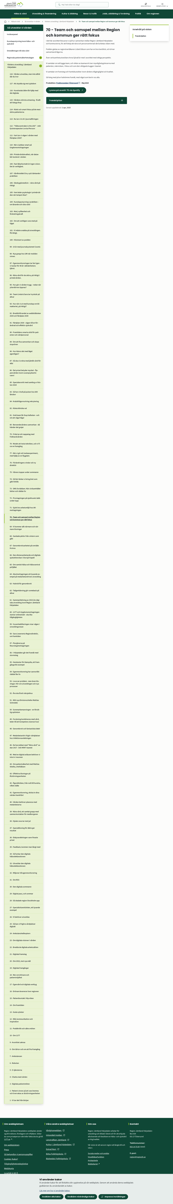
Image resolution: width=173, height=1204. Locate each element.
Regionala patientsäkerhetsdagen (20, 57)
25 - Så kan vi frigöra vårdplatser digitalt (22, 925)
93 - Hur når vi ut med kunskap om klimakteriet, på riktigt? (25, 305)
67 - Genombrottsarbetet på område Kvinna (24, 547)
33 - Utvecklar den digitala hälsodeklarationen (20, 864)
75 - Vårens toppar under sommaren (24, 472)
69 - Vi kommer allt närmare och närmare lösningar (24, 528)
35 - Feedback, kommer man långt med (25, 847)
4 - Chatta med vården (18, 1077)
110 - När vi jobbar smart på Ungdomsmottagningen (21, 146)
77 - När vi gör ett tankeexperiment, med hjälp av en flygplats (24, 454)
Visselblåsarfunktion (96, 1157)
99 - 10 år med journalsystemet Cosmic (25, 247)
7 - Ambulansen (16, 1056)
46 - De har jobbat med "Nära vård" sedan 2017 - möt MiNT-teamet (25, 746)
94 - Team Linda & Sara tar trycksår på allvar (25, 295)
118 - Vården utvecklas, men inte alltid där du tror (25, 75)
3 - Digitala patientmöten (20, 1084)
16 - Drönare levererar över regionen (24, 991)
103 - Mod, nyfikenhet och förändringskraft (20, 212)
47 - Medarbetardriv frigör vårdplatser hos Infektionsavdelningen (25, 736)
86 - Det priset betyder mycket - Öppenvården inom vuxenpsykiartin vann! (24, 373)
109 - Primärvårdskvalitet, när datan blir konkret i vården (24, 155)
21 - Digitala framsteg (18, 954)
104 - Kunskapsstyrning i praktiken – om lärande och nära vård (24, 203)
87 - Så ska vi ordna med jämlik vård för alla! (25, 362)
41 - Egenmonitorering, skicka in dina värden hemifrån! (24, 793)
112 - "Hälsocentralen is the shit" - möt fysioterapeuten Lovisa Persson (25, 127)
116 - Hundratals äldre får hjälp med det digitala (24, 91)
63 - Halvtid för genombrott (21, 583)
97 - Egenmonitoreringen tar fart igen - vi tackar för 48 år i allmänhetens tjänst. (25, 266)
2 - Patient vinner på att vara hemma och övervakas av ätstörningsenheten (25, 1092)
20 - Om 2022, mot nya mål (20, 961)
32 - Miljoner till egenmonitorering (23, 873)
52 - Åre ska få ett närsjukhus (21, 693)
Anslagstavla (93, 1160)
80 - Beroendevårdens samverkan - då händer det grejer (25, 426)
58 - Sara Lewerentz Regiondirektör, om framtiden (24, 635)
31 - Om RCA (14, 880)
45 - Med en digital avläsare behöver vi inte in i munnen (25, 755)
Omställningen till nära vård (18, 50)
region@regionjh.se (138, 1157)
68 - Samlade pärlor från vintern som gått (24, 537)
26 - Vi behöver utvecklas (20, 917)
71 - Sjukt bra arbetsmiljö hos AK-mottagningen (23, 509)
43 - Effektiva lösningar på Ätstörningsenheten (20, 774)
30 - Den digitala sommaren (20, 886)
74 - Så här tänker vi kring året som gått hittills (23, 480)
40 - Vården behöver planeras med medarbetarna (23, 803)
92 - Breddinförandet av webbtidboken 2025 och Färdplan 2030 (25, 314)
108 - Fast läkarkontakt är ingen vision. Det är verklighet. (25, 165)
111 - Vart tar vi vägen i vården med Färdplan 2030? (24, 136)
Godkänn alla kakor (51, 1196)
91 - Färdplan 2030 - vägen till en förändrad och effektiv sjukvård (24, 324)
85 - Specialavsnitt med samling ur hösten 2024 (25, 383)
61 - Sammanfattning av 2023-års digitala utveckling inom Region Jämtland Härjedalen (25, 603)
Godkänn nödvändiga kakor (81, 1196)
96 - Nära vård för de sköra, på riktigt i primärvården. (25, 276)
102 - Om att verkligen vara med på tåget (23, 222)
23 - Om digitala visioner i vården (23, 940)
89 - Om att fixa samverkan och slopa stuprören (24, 343)
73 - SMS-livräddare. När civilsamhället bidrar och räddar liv (25, 490)
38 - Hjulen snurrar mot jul (20, 821)
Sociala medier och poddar (98, 1153)
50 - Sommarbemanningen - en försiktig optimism (25, 711)
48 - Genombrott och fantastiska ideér (25, 728)
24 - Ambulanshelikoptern (20, 933)
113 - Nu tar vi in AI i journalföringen (24, 119)
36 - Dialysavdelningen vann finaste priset (24, 838)
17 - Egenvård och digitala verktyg (23, 984)
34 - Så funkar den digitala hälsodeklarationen (20, 855)
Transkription (140, 36)
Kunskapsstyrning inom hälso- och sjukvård (21, 42)
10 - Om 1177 (15, 1035)
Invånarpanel (12, 34)
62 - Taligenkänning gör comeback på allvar (24, 591)
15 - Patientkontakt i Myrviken (22, 998)
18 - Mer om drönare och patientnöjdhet (19, 976)
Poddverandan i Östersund (68, 83)
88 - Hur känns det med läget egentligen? (21, 352)
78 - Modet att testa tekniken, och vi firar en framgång (25, 445)
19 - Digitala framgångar (19, 968)
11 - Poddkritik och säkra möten (22, 1028)
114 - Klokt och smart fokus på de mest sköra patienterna (25, 110)
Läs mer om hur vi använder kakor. (54, 1190)
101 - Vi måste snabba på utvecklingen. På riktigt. (25, 231)
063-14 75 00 (135, 1146)
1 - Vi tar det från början (19, 1100)
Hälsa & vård (15, 21)
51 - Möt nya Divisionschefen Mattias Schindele (24, 701)
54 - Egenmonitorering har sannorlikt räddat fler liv (24, 673)
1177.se (8, 1139)
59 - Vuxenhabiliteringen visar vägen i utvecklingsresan (25, 625)
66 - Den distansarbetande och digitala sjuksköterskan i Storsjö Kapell (25, 556)
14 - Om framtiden (17, 1005)
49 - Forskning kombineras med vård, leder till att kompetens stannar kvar (24, 720)
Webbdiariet (94, 1164)
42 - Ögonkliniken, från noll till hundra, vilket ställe (25, 784)
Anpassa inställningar (115, 1196)
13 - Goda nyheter (17, 1012)
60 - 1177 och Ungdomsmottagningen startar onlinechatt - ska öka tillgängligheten (24, 615)
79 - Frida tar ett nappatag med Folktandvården (22, 435)
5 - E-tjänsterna (16, 1070)
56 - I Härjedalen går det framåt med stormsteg (24, 654)
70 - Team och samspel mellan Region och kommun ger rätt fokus (102, 21)
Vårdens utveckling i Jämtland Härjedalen (59, 21)
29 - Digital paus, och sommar (21, 893)
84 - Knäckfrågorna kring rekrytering (24, 401)
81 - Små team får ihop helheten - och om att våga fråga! (24, 416)
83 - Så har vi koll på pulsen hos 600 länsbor (24, 393)
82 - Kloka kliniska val (18, 408)
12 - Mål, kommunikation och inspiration (21, 1020)
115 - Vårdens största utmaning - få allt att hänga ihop (25, 101)
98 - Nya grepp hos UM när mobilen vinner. (23, 255)
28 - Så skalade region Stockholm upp (25, 900)
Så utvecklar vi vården (32, 21)
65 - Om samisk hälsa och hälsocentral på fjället (25, 566)
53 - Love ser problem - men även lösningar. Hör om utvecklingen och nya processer (24, 684)
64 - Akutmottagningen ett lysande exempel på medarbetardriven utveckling (25, 575)
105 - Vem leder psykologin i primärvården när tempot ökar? (25, 193)
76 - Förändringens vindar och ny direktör (23, 464)
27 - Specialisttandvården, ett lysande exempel (25, 908)
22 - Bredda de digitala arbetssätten (24, 947)
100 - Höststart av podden (20, 240)
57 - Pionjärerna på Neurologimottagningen (19, 644)
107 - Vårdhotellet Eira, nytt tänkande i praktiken (25, 174)
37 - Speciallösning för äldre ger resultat (22, 829)
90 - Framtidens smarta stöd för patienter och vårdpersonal (24, 333)
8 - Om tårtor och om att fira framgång (25, 1049)
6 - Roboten (14, 1063)
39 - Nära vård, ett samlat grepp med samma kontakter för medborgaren (24, 812)
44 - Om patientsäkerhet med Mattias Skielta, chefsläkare (24, 765)
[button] (86, 100)
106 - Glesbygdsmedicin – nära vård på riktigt (25, 184)
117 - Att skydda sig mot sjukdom (23, 83)
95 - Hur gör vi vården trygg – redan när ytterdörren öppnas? (25, 286)
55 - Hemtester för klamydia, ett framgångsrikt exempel (25, 663)
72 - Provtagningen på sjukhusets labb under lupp (25, 499)
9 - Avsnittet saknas (17, 1042)
